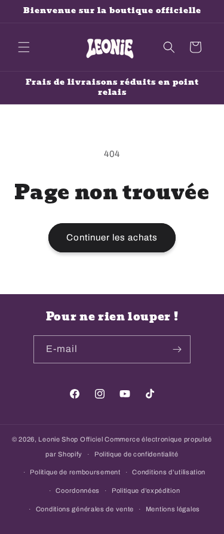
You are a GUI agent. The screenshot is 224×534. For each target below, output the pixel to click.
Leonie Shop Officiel (70, 439)
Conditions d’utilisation (168, 472)
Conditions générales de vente (85, 509)
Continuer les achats (112, 237)
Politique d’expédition (146, 490)
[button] (24, 47)
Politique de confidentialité (136, 454)
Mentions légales (173, 509)
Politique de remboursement (75, 472)
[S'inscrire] (177, 349)
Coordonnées (78, 490)
